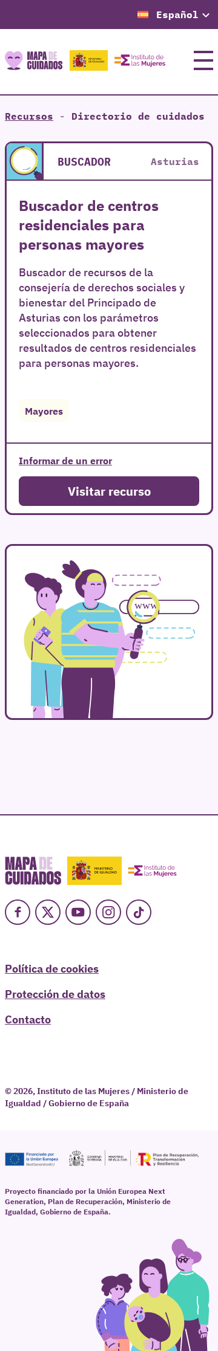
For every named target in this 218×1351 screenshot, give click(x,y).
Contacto (28, 1018)
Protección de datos (55, 993)
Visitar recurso (109, 490)
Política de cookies (52, 968)
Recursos (29, 116)
